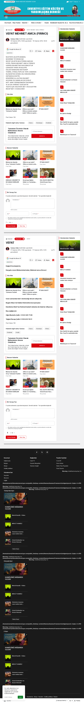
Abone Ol (42, 136)
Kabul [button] (20, 697)
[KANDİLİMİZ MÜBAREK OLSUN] (16, 503)
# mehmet (48, 123)
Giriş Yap (22, 226)
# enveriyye (39, 123)
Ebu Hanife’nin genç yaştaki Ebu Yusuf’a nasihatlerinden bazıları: (69, 124)
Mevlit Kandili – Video (67, 39)
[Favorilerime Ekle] (53, 51)
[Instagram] (47, 452)
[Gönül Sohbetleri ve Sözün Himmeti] (16, 542)
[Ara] (6, 17)
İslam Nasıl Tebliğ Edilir (67, 103)
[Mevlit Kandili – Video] (69, 36)
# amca (31, 123)
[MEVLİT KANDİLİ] (16, 525)
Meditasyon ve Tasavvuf (68, 134)
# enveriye (39, 328)
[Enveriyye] (42, 11)
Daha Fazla (15, 549)
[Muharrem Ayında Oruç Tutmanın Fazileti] (13, 105)
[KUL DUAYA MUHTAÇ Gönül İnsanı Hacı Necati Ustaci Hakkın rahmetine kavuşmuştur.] (47, 176)
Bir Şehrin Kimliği (65, 113)
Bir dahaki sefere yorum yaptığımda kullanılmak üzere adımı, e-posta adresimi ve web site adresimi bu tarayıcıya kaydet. (29, 218)
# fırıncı (47, 328)
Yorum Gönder (11, 226)
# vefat (17, 332)
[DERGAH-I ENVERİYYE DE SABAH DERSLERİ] (13, 176)
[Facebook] (37, 452)
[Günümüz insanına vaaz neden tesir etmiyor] (16, 534)
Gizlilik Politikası (8, 697)
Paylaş (78, 700)
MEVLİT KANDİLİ (65, 60)
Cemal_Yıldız (14, 39)
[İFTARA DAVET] (47, 105)
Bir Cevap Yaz (12, 192)
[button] (62, 700)
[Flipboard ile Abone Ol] (9, 52)
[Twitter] (42, 452)
